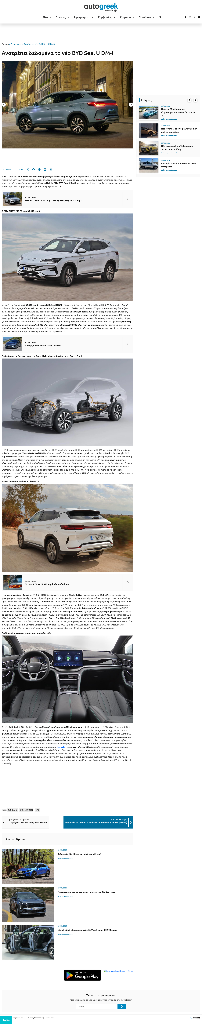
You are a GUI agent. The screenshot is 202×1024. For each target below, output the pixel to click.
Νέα (45, 17)
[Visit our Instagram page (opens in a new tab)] (189, 17)
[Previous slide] (4, 105)
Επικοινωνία (49, 1018)
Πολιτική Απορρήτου (35, 1018)
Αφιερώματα (82, 17)
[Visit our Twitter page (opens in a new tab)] (194, 17)
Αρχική (5, 44)
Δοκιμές (61, 17)
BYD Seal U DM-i (26, 810)
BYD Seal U (12, 810)
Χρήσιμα (125, 17)
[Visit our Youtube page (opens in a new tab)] (198, 17)
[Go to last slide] (189, 100)
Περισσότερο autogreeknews (13, 1018)
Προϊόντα (145, 17)
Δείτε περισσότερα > (65, 858)
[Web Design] (195, 1018)
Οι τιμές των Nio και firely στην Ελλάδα (28, 822)
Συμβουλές (105, 17)
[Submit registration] (121, 1006)
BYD (37, 810)
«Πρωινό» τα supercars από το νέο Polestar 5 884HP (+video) (96, 822)
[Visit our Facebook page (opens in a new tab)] (184, 17)
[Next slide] (131, 105)
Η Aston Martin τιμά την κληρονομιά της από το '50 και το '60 (178, 112)
